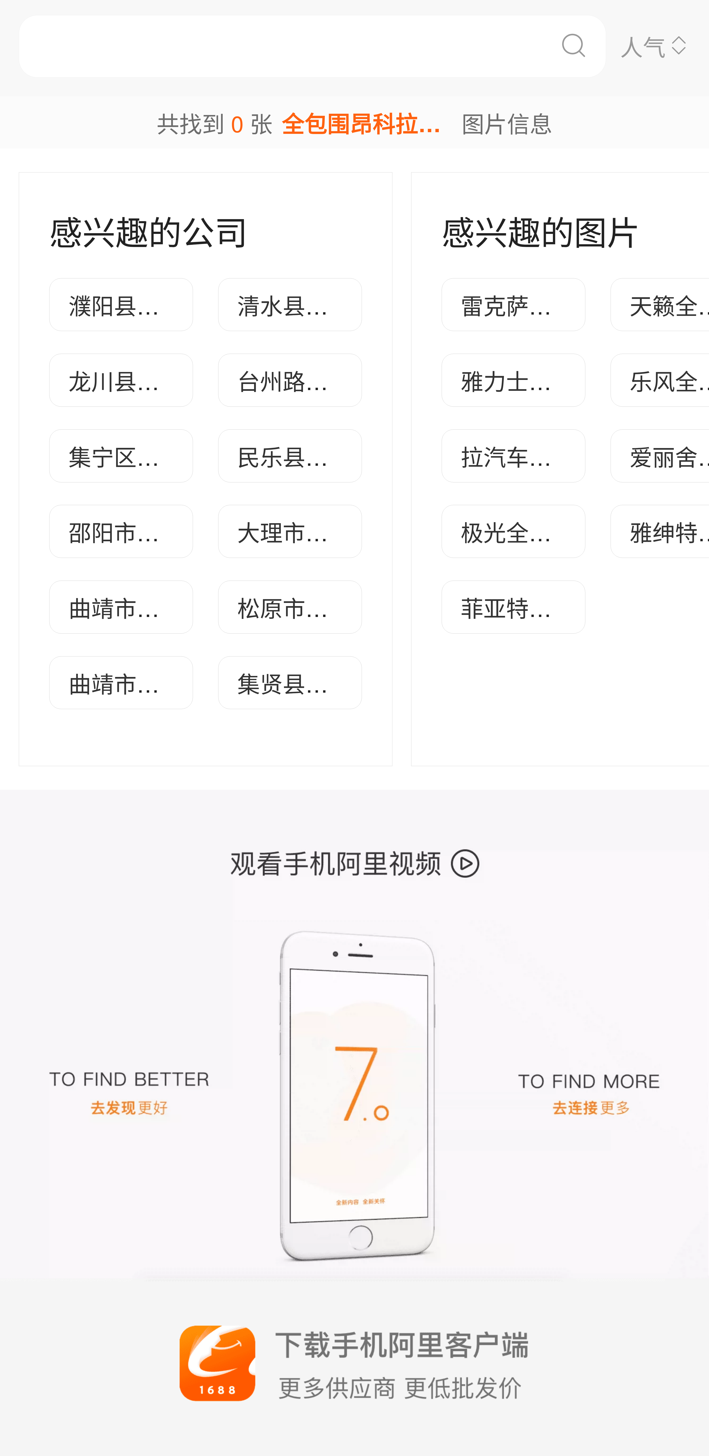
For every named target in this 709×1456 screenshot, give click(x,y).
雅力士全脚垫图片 (551, 380)
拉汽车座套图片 (540, 456)
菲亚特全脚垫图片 (551, 607)
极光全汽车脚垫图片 (563, 531)
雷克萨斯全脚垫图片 (563, 305)
